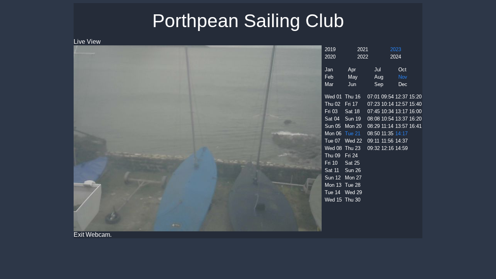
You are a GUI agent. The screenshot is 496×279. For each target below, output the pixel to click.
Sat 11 (332, 170)
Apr (352, 69)
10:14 (387, 104)
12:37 (401, 97)
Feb (329, 77)
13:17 (401, 111)
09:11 (373, 141)
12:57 (401, 104)
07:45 (373, 111)
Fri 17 (351, 104)
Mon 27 (353, 178)
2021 (362, 49)
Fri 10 (331, 163)
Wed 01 (333, 97)
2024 (395, 57)
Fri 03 (331, 111)
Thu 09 (332, 155)
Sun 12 (333, 178)
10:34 (387, 111)
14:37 (401, 141)
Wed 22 (353, 141)
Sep (378, 84)
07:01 (373, 97)
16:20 (415, 119)
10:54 (387, 119)
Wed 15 (333, 200)
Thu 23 (352, 148)
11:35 (387, 133)
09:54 (387, 97)
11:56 (387, 141)
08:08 (373, 119)
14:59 (401, 148)
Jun (352, 84)
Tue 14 (332, 192)
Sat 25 (352, 163)
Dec (402, 84)
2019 (330, 49)
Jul (377, 69)
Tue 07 (332, 141)
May (353, 77)
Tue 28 (352, 185)
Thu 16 (352, 97)
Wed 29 (353, 192)
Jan (329, 69)
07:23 (373, 104)
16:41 (415, 126)
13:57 (401, 126)
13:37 (401, 119)
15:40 (415, 104)
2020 (330, 57)
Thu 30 (352, 200)
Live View (87, 41)
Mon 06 (333, 133)
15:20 (415, 97)
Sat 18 (352, 111)
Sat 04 (332, 119)
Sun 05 (333, 126)
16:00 (415, 111)
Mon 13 (333, 185)
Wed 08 (333, 148)
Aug (378, 77)
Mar (329, 84)
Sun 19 (353, 119)
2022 (362, 57)
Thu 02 (332, 104)
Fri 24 (351, 155)
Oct (402, 69)
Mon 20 (353, 126)
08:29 (373, 126)
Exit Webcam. (93, 234)
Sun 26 (353, 170)
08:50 (373, 133)
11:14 (387, 126)
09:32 (373, 148)
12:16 (387, 148)
